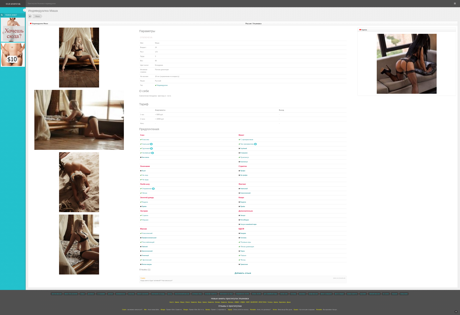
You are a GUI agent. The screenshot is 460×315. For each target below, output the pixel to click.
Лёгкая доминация (247, 247)
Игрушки (145, 220)
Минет (241, 135)
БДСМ (241, 229)
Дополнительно (246, 211)
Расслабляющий (148, 242)
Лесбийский (146, 153)
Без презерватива (247, 144)
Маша (37, 16)
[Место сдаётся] (13, 18)
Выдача (145, 202)
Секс (142, 135)
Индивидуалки (162, 85)
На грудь (145, 180)
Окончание (145, 166)
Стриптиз (243, 166)
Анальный (146, 144)
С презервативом (247, 139)
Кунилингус (245, 157)
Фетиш (243, 260)
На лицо (145, 175)
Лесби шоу (145, 184)
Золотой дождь (147, 197)
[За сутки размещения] (13, 43)
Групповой (146, 148)
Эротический (146, 260)
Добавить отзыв (243, 273)
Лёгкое (144, 193)
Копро (241, 197)
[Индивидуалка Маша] (79, 57)
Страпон (145, 215)
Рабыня (243, 255)
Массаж (143, 229)
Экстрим (144, 211)
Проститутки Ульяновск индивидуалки (42, 3)
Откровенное (147, 189)
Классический (147, 233)
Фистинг (242, 184)
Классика (145, 139)
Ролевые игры (246, 242)
